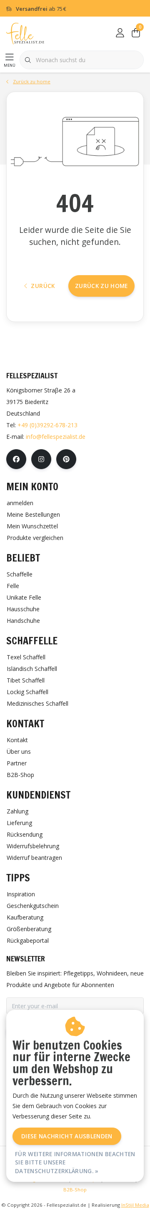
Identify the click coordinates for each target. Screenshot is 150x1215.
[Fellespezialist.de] (25, 33)
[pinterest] (66, 459)
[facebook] (16, 459)
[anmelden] (120, 33)
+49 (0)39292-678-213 (48, 425)
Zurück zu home (101, 286)
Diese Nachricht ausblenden (66, 1136)
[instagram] (41, 459)
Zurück (43, 286)
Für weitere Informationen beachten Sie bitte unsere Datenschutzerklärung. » (75, 1162)
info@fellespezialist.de (55, 436)
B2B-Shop (75, 1189)
